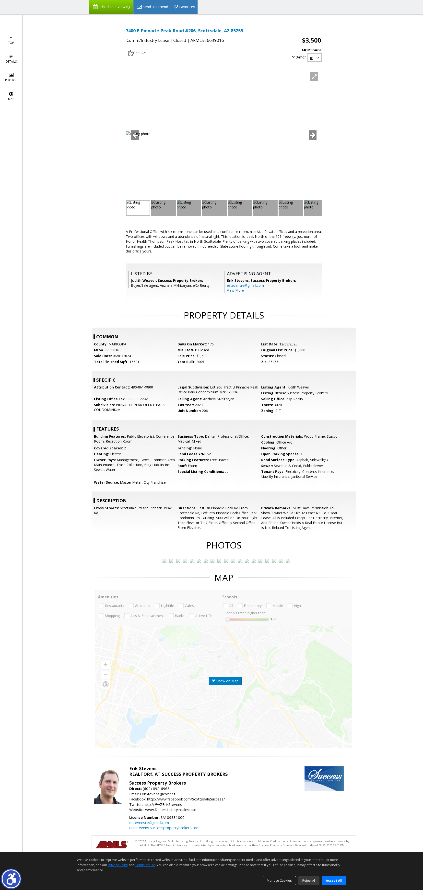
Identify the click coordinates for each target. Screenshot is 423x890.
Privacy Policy (118, 865)
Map (11, 99)
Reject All (309, 880)
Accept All (334, 880)
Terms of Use (145, 865)
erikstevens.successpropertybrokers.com (164, 827)
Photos (11, 80)
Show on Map (226, 681)
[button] (11, 878)
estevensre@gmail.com (245, 285)
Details (11, 61)
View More (235, 290)
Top (11, 43)
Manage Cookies (279, 880)
